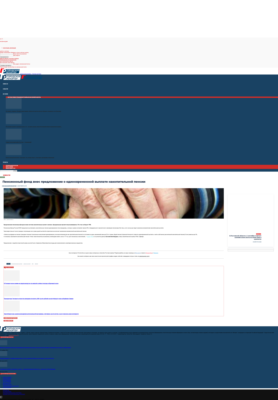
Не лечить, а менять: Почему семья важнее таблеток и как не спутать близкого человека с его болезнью (33, 111)
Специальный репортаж (12, 165)
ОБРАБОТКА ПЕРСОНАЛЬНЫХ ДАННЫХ (14, 394)
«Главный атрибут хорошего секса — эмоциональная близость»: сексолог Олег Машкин (27, 369)
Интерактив (11, 97)
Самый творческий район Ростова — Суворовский (18, 142)
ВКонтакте (137, 253)
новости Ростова (26, 263)
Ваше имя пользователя (19, 54)
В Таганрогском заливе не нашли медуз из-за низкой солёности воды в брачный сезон (31, 283)
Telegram (156, 253)
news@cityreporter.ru (14, 335)
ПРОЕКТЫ (5, 162)
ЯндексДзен (149, 253)
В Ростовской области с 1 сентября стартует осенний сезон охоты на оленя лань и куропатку (245, 237)
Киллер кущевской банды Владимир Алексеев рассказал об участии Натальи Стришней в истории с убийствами (35, 347)
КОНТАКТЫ (6, 390)
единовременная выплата (16, 263)
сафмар (36, 263)
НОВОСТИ (5, 84)
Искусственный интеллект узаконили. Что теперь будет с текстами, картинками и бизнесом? (30, 157)
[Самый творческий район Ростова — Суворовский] (14, 139)
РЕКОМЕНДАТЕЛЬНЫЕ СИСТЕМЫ (12, 393)
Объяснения (31, 97)
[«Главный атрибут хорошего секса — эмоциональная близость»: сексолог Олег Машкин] (3, 366)
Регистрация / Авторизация (9, 48)
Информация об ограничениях (8, 60)
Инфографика (24, 97)
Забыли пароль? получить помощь (9, 58)
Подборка (38, 97)
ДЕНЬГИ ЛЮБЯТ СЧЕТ (10, 168)
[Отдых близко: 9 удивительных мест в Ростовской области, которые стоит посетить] (3, 355)
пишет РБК (90, 236)
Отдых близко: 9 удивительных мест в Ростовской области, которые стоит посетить (27, 358)
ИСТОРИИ (5, 94)
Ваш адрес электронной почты (21, 64)
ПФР (32, 263)
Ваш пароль (16, 55)
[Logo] (10, 79)
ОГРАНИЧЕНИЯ (7, 391)
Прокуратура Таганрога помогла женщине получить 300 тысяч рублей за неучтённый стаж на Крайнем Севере (38, 298)
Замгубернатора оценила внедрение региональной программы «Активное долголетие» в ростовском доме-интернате (41, 314)
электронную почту (144, 256)
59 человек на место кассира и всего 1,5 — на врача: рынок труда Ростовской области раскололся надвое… (34, 126)
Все (7, 97)
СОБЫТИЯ (5, 89)
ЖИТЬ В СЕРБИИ (9, 166)
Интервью (17, 97)
